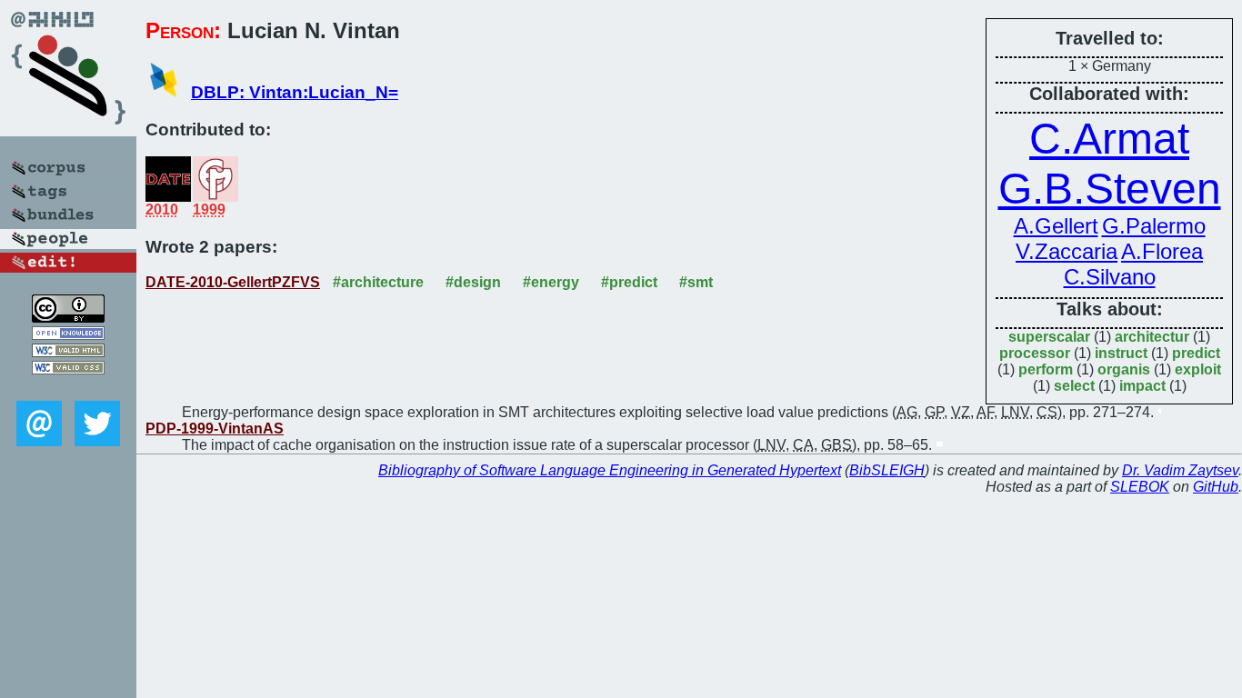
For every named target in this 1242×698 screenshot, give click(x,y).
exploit (1198, 369)
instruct (1121, 353)
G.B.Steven (1109, 189)
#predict (629, 282)
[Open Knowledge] (68, 335)
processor (1034, 353)
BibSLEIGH (887, 470)
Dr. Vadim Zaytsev (1180, 470)
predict (1196, 353)
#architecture (378, 282)
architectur (1152, 336)
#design (473, 282)
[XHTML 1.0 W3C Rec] (68, 352)
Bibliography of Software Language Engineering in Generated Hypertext (609, 470)
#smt (696, 282)
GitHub (1215, 486)
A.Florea (1162, 251)
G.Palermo (1154, 226)
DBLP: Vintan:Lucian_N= (294, 92)
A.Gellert (1056, 226)
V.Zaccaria (1066, 251)
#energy (551, 282)
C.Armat (1109, 139)
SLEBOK (1139, 486)
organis (1123, 369)
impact (1142, 386)
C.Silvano (1110, 276)
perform (1045, 369)
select (1074, 386)
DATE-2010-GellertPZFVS (232, 282)
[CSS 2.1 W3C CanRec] (68, 387)
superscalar (1049, 336)
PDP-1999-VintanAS (214, 428)
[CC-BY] (68, 317)
